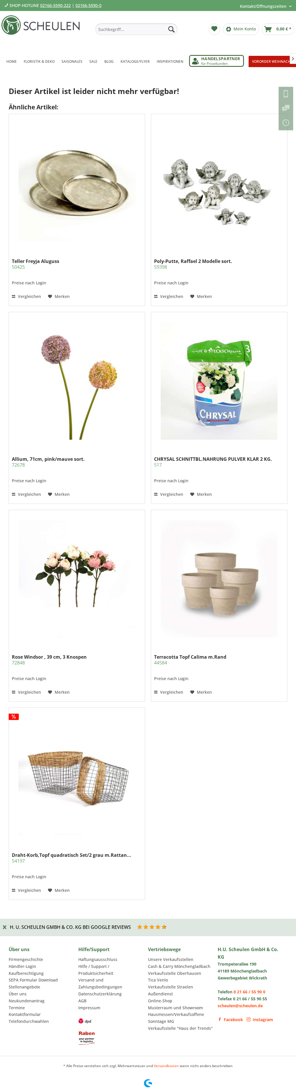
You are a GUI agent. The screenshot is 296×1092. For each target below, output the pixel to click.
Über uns (18, 994)
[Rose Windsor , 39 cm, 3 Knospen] (77, 579)
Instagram (263, 1019)
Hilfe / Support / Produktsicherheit (95, 970)
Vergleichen (29, 296)
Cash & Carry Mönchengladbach (179, 966)
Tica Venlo (158, 980)
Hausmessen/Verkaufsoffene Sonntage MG (176, 1018)
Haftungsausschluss (97, 959)
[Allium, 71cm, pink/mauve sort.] (77, 381)
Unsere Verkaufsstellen (170, 959)
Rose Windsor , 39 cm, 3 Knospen (49, 660)
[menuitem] (136, 29)
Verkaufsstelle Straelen (170, 987)
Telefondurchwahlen (29, 1021)
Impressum (89, 1007)
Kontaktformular (25, 1014)
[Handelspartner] (216, 61)
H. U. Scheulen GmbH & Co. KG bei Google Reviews (70, 927)
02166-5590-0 (88, 5)
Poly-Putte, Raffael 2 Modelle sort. (193, 264)
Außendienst (160, 994)
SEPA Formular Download (33, 980)
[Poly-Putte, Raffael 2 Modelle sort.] (219, 183)
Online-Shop (160, 1000)
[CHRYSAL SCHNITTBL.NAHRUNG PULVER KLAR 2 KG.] (219, 381)
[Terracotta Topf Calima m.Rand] (219, 579)
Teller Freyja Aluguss (35, 264)
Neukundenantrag (27, 1000)
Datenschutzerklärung (100, 994)
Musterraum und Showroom (175, 1007)
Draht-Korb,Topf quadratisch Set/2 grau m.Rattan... (71, 858)
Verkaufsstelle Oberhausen (174, 973)
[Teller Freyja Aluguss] (77, 183)
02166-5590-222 (55, 5)
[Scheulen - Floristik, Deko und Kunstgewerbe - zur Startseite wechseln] (42, 31)
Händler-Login (22, 966)
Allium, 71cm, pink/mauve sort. (48, 462)
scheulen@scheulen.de (240, 1005)
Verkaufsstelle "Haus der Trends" (180, 1028)
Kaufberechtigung (26, 973)
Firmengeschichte (26, 959)
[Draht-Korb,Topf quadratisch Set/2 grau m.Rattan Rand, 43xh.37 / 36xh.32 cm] (77, 777)
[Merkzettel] (214, 29)
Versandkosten (166, 1065)
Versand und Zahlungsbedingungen (100, 983)
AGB (82, 1000)
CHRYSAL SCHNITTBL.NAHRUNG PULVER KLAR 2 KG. (213, 462)
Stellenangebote (24, 987)
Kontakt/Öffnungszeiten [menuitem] (264, 6)
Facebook (233, 1019)
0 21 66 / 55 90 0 (249, 992)
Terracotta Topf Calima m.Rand (190, 660)
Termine (17, 1007)
